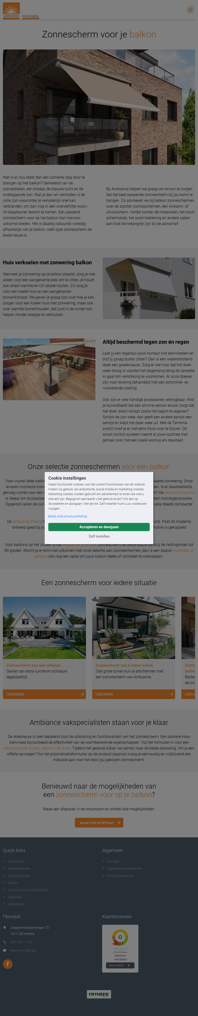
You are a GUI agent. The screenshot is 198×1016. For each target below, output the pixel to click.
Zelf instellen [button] (99, 536)
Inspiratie (15, 897)
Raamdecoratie (19, 868)
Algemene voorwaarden (124, 868)
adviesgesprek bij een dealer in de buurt (37, 748)
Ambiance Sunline (179, 492)
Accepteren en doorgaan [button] (99, 527)
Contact (113, 861)
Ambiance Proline (27, 521)
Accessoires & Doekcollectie (28, 890)
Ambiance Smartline (80, 544)
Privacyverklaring (120, 876)
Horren (13, 883)
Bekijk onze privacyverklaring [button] (67, 516)
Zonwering (16, 861)
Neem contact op (23, 950)
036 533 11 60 (21, 942)
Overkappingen (19, 876)
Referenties (16, 904)
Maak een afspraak (97, 823)
